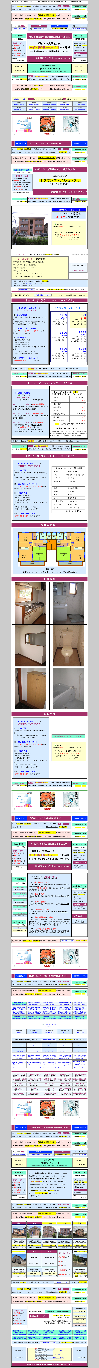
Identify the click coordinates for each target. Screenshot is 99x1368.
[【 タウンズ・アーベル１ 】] (19, 1238)
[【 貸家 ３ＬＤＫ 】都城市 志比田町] (19, 1266)
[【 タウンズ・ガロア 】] (80, 1238)
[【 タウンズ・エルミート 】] (49, 1238)
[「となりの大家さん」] (49, 1024)
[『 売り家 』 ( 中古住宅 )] (80, 1266)
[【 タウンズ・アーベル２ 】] (34, 1238)
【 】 (39, 28)
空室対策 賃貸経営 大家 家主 (49, 1026)
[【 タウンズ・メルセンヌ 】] (65, 1238)
